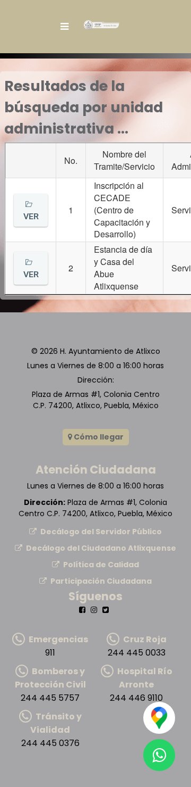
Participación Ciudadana (101, 581)
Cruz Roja (145, 639)
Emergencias (58, 639)
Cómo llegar (98, 437)
